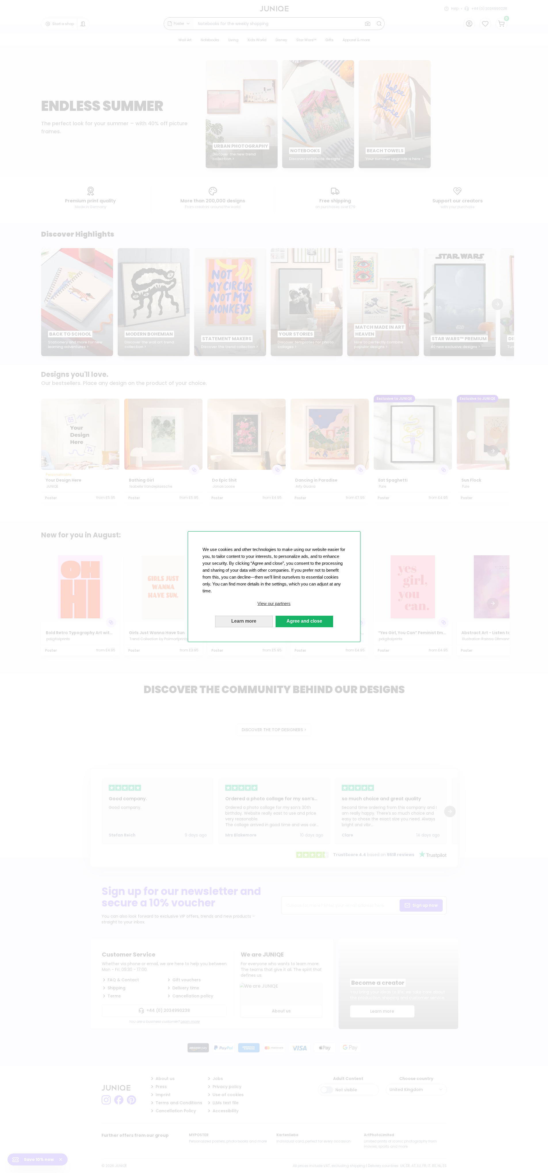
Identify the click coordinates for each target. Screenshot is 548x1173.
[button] (274, 603)
